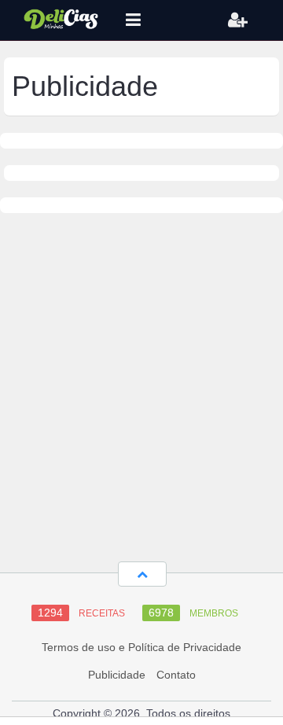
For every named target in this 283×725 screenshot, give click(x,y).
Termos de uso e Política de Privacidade (141, 647)
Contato (176, 674)
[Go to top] (142, 574)
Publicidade (116, 674)
